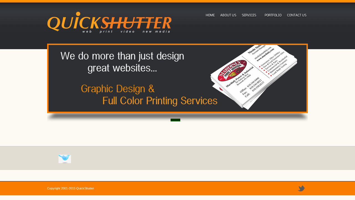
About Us (228, 15)
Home (210, 15)
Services (248, 15)
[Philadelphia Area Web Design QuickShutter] (109, 23)
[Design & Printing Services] (177, 78)
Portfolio (273, 15)
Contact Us (296, 15)
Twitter (301, 188)
